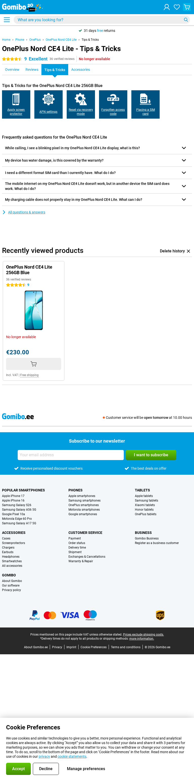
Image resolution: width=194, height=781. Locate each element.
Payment (74, 538)
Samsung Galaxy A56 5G (19, 509)
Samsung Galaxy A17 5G (19, 523)
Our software (10, 585)
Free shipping (29, 375)
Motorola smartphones (84, 509)
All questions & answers (26, 212)
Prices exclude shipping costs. (143, 634)
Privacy (57, 647)
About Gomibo (12, 581)
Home (6, 39)
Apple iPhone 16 (13, 500)
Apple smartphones (81, 496)
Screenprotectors (13, 543)
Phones (75, 490)
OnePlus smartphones (83, 505)
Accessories (14, 533)
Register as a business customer (157, 543)
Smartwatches (12, 561)
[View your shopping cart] (187, 7)
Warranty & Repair (80, 561)
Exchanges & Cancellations (86, 556)
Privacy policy (11, 590)
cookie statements (72, 756)
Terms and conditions (125, 647)
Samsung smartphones (84, 500)
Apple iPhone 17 (13, 496)
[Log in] (167, 7)
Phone (19, 39)
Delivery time (77, 547)
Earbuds (7, 552)
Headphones (10, 556)
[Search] (186, 20)
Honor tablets (144, 509)
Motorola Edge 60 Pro (17, 518)
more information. (141, 638)
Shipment (75, 552)
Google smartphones (82, 514)
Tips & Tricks (90, 39)
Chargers (8, 547)
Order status (76, 543)
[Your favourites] (177, 7)
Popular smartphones (23, 490)
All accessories (12, 566)
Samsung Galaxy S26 (16, 505)
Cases (6, 538)
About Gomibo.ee (36, 647)
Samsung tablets (146, 500)
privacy (44, 756)
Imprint (71, 647)
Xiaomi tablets (145, 505)
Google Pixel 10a (13, 514)
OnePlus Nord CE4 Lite (61, 39)
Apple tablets (144, 496)
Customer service (85, 533)
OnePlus (35, 39)
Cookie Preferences (94, 647)
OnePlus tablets (145, 514)
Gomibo (9, 575)
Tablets (142, 490)
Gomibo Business (147, 538)
